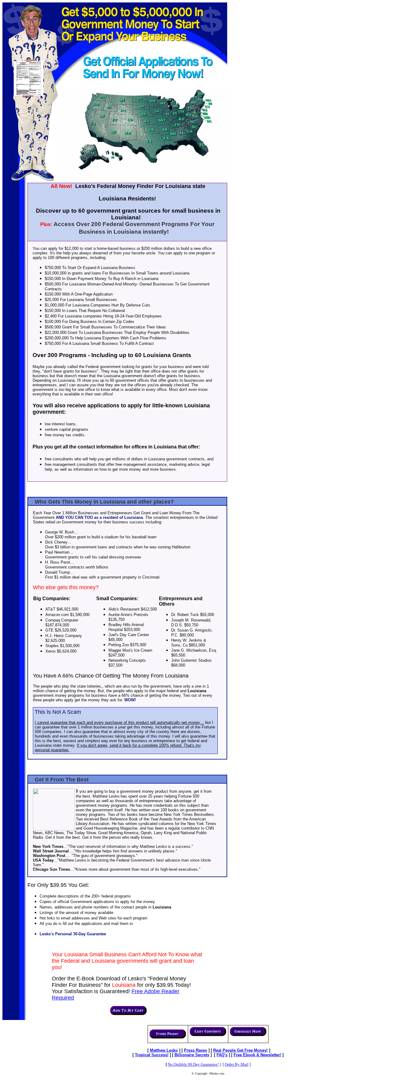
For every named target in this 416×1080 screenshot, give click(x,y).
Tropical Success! (151, 1055)
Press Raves (195, 1050)
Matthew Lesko (164, 1050)
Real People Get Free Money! (240, 1050)
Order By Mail (237, 1064)
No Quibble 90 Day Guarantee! (193, 1064)
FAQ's (222, 1055)
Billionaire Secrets (192, 1055)
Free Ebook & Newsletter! (257, 1055)
